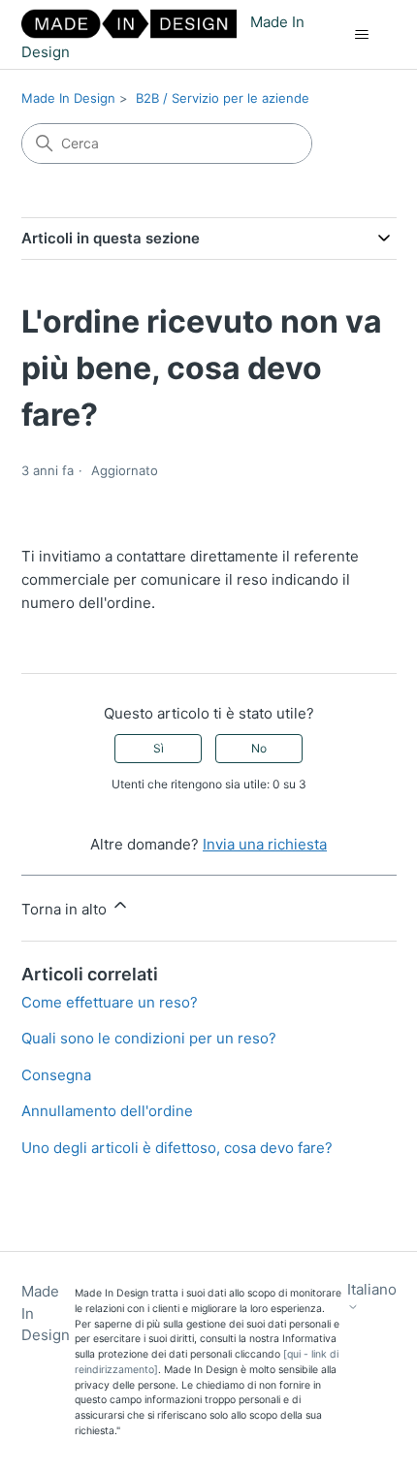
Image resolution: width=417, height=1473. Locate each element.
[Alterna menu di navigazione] (362, 34)
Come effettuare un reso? (109, 1002)
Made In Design (68, 98)
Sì (158, 748)
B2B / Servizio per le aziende (222, 98)
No (259, 748)
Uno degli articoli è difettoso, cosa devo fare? (177, 1147)
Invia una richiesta (265, 844)
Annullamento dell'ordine (107, 1111)
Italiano (372, 1289)
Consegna (56, 1075)
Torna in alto (66, 909)
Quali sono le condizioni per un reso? (148, 1038)
